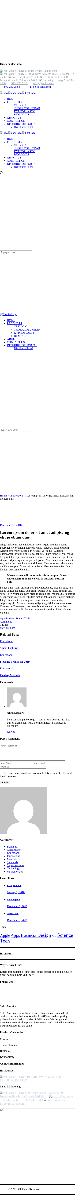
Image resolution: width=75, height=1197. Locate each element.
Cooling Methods (10, 675)
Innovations (16, 495)
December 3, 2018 (17, 906)
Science (20, 618)
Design (44, 935)
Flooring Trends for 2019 (15, 661)
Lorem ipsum (13, 899)
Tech (27, 618)
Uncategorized (15, 871)
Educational (6, 641)
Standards (12, 862)
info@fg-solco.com (40, 86)
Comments (6, 621)
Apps (3, 618)
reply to (11, 731)
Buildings (12, 846)
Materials (12, 859)
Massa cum (12, 913)
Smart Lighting (9, 648)
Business (11, 618)
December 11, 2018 (11, 525)
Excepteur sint (14, 885)
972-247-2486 (12, 86)
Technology (13, 868)
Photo (54, 936)
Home (3, 495)
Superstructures (15, 865)
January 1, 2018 (16, 892)
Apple (5, 935)
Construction (14, 849)
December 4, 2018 (17, 920)
